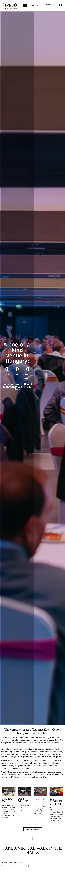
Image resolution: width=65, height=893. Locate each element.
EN (37, 5)
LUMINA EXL (7, 800)
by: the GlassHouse (10, 8)
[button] (25, 5)
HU (33, 5)
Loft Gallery (24, 800)
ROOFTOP (40, 798)
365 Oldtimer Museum (56, 801)
